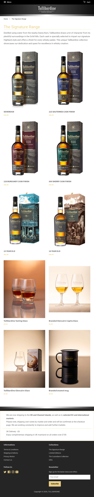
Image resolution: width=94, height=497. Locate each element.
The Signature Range (57, 450)
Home (6, 19)
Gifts (51, 460)
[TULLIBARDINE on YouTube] (17, 472)
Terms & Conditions (11, 450)
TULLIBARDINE (54, 492)
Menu (9, 2)
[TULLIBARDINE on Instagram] (13, 472)
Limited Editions (55, 453)
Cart (88, 2)
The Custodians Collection (59, 457)
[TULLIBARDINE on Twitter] (5, 472)
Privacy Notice (9, 457)
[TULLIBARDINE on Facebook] (9, 472)
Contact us (8, 460)
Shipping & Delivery (11, 453)
